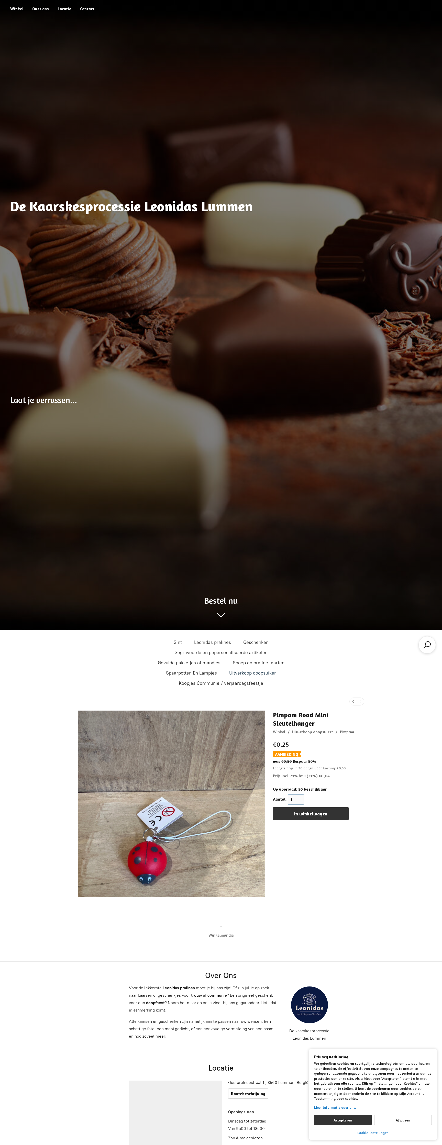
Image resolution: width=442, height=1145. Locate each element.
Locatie (64, 8)
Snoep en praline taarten (258, 663)
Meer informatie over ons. (335, 1107)
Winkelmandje (221, 935)
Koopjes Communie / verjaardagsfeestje (221, 683)
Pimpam (347, 731)
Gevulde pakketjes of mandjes (189, 663)
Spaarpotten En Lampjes (191, 673)
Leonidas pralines (212, 642)
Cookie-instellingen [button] (373, 1132)
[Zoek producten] (427, 644)
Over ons (40, 8)
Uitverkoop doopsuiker (252, 673)
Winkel (17, 8)
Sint (178, 642)
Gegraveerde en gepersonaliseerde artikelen (221, 652)
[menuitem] (353, 701)
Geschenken (256, 642)
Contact (87, 8)
